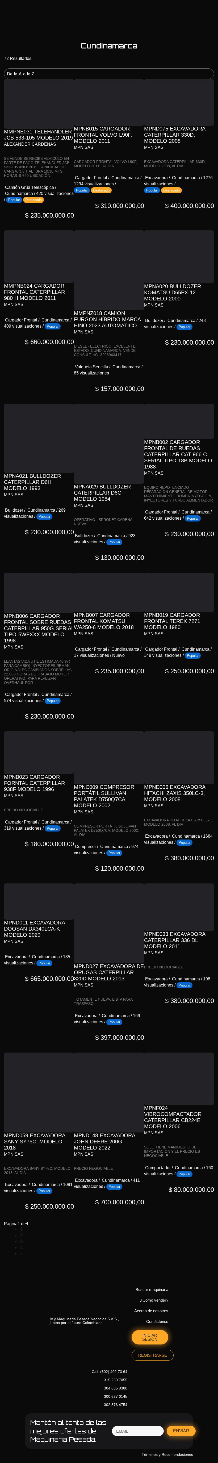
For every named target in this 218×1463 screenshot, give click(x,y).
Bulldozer (154, 320)
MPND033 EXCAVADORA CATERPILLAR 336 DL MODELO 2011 (174, 940)
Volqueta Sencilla (91, 367)
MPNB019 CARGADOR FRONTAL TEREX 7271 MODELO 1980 (172, 621)
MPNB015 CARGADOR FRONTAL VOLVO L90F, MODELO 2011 (103, 135)
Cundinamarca (19, 193)
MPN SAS (83, 147)
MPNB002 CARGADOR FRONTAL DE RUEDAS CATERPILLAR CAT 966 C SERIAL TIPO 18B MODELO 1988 (178, 454)
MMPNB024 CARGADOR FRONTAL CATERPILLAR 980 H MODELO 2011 (34, 292)
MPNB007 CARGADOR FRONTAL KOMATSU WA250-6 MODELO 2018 (104, 621)
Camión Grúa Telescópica (29, 187)
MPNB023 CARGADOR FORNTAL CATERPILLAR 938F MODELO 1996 (34, 783)
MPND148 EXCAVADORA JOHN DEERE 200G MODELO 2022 (104, 1141)
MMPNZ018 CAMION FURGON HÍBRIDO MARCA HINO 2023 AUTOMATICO (107, 319)
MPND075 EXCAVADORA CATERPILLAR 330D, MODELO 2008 (174, 135)
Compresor (85, 846)
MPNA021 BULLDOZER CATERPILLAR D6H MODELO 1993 (32, 482)
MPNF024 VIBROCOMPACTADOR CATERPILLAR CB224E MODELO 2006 (173, 1117)
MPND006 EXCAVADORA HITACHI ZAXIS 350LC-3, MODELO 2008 (174, 793)
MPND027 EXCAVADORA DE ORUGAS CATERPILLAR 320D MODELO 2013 (109, 972)
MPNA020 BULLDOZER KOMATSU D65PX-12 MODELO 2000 (172, 292)
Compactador (158, 1167)
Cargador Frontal (91, 178)
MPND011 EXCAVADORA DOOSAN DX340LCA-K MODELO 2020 (34, 929)
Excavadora (156, 178)
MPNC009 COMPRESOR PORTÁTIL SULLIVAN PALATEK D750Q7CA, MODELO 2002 (104, 796)
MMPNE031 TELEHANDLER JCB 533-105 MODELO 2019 (38, 135)
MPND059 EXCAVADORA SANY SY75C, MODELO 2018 (34, 1141)
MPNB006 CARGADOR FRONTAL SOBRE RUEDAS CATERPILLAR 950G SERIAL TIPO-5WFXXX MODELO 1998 (39, 628)
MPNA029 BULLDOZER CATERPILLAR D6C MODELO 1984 (102, 493)
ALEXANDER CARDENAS (30, 144)
